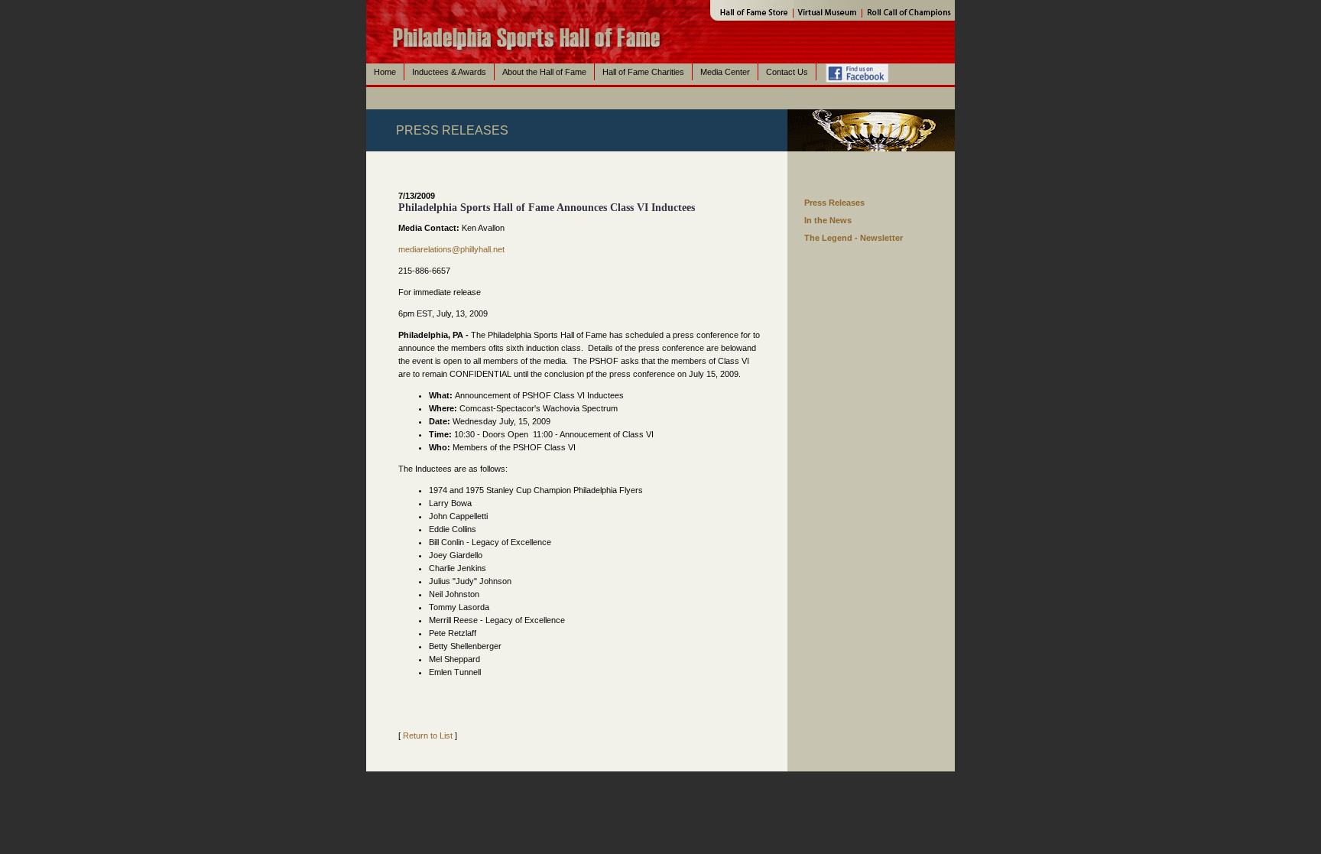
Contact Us (787, 71)
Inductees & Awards (449, 71)
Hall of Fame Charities (643, 71)
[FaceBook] (857, 102)
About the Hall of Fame (544, 71)
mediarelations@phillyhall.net (451, 249)
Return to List (428, 735)
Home (385, 71)
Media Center (725, 71)
